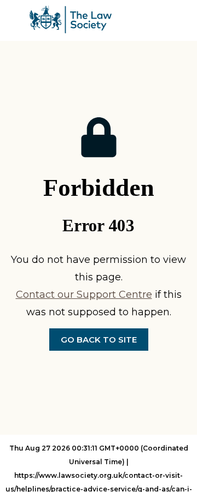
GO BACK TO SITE (99, 339)
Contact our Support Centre (84, 295)
